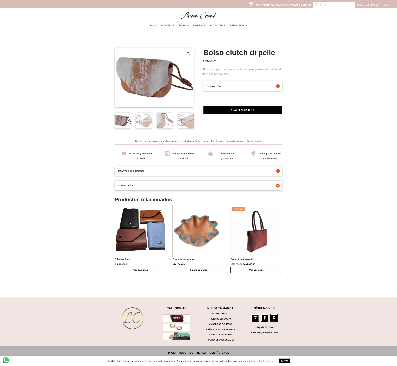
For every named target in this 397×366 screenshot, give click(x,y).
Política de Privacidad (220, 335)
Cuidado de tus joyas (220, 324)
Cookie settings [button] (267, 360)
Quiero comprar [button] (198, 269)
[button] (188, 53)
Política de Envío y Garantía (221, 329)
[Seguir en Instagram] (255, 318)
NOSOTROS (167, 25)
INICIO (153, 25)
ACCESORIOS (217, 25)
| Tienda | (375, 5)
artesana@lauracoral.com (264, 332)
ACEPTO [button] (284, 361)
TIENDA (201, 353)
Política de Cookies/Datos (220, 340)
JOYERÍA (198, 25)
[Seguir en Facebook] (265, 318)
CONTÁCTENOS (238, 25)
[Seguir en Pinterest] (274, 318)
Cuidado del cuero (220, 319)
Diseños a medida (221, 314)
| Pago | (386, 5)
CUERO (182, 25)
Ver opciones (140, 269)
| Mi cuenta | (363, 5)
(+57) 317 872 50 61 (265, 327)
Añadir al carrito (242, 110)
